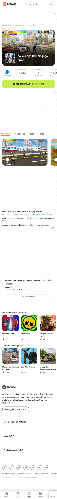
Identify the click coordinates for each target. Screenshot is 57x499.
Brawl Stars (25, 334)
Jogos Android (19, 25)
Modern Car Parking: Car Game (10, 368)
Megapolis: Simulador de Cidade (48, 368)
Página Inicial (6, 25)
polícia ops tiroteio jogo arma (13, 29)
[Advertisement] (29, 108)
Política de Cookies (24, 473)
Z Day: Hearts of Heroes (46, 335)
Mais (52, 228)
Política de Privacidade (41, 473)
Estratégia (30, 25)
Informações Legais (8, 473)
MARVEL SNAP (8, 334)
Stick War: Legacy (28, 367)
